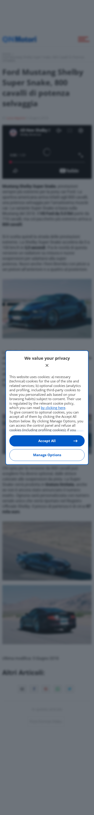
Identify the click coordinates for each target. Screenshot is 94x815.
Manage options (47, 455)
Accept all (47, 440)
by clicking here (53, 407)
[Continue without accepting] (47, 365)
